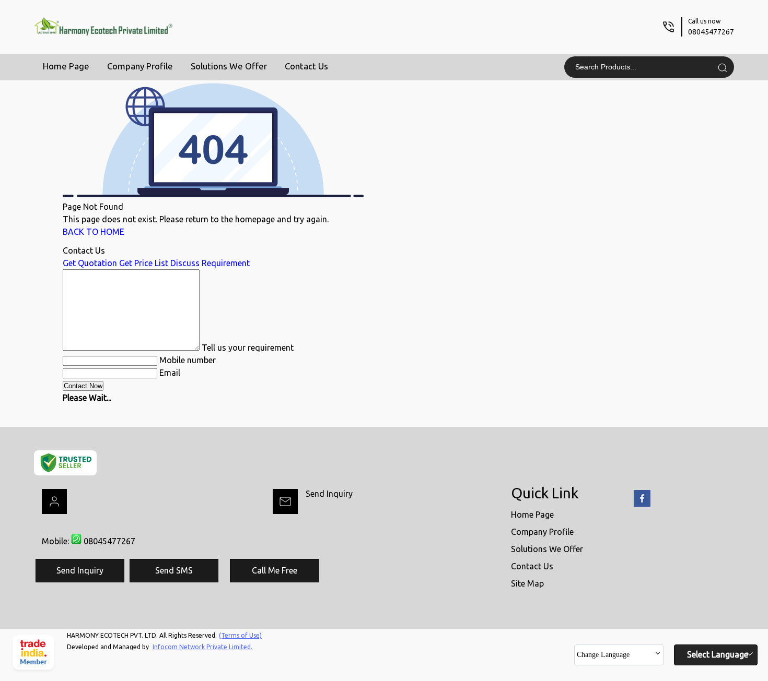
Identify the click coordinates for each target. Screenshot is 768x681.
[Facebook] (642, 504)
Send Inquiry (329, 493)
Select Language (717, 654)
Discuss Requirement (210, 263)
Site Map (527, 583)
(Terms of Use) (240, 635)
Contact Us (306, 66)
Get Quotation (90, 263)
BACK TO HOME (93, 231)
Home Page (66, 66)
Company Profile (140, 66)
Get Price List (143, 263)
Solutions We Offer (229, 66)
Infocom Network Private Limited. (202, 646)
